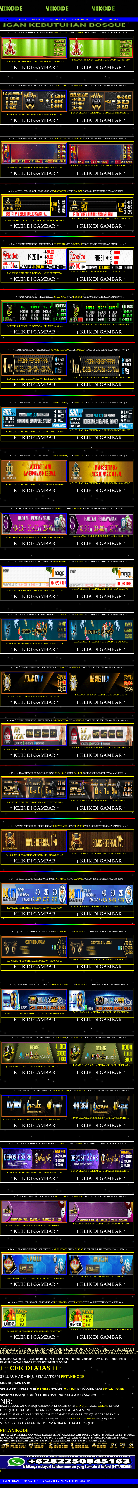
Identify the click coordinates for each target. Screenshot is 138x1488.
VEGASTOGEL (61, 1249)
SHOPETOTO (60, 244)
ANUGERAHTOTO (60, 1090)
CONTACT (113, 19)
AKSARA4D (60, 1037)
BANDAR (79, 32)
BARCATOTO (60, 138)
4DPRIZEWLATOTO (60, 350)
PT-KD (7, 19)
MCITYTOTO (60, 879)
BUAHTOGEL (60, 1302)
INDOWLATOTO (60, 720)
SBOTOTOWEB (60, 403)
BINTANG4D (61, 773)
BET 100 (98, 19)
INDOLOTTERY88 (60, 984)
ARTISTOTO (60, 1196)
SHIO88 (60, 667)
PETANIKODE (72, 1376)
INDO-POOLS (60, 932)
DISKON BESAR (58, 19)
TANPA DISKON (80, 19)
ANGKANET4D (60, 455)
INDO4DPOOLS (60, 614)
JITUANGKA (60, 297)
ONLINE (70, 1389)
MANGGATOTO (60, 561)
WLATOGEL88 (60, 191)
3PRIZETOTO (60, 1143)
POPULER (21, 19)
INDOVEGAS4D (60, 826)
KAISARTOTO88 (60, 32)
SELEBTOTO (61, 508)
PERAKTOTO (60, 85)
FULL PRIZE (38, 19)
